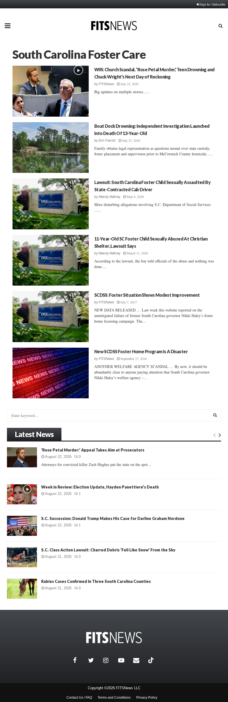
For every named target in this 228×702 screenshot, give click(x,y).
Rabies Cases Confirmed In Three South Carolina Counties (96, 581)
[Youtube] (124, 660)
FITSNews (106, 84)
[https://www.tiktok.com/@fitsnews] (151, 660)
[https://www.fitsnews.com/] (114, 637)
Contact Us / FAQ (79, 697)
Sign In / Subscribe (212, 4)
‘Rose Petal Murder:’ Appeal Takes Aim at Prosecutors (92, 450)
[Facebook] (79, 660)
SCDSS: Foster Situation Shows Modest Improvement (147, 295)
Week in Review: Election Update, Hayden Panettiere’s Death (100, 487)
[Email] (139, 660)
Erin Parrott (107, 141)
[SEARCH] (215, 415)
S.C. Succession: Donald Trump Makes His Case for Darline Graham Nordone (113, 518)
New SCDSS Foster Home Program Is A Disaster (141, 351)
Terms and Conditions (114, 697)
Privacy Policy (146, 697)
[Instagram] (109, 660)
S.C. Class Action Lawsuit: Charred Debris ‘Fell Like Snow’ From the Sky (108, 550)
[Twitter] (94, 660)
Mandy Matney (109, 197)
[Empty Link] (214, 435)
